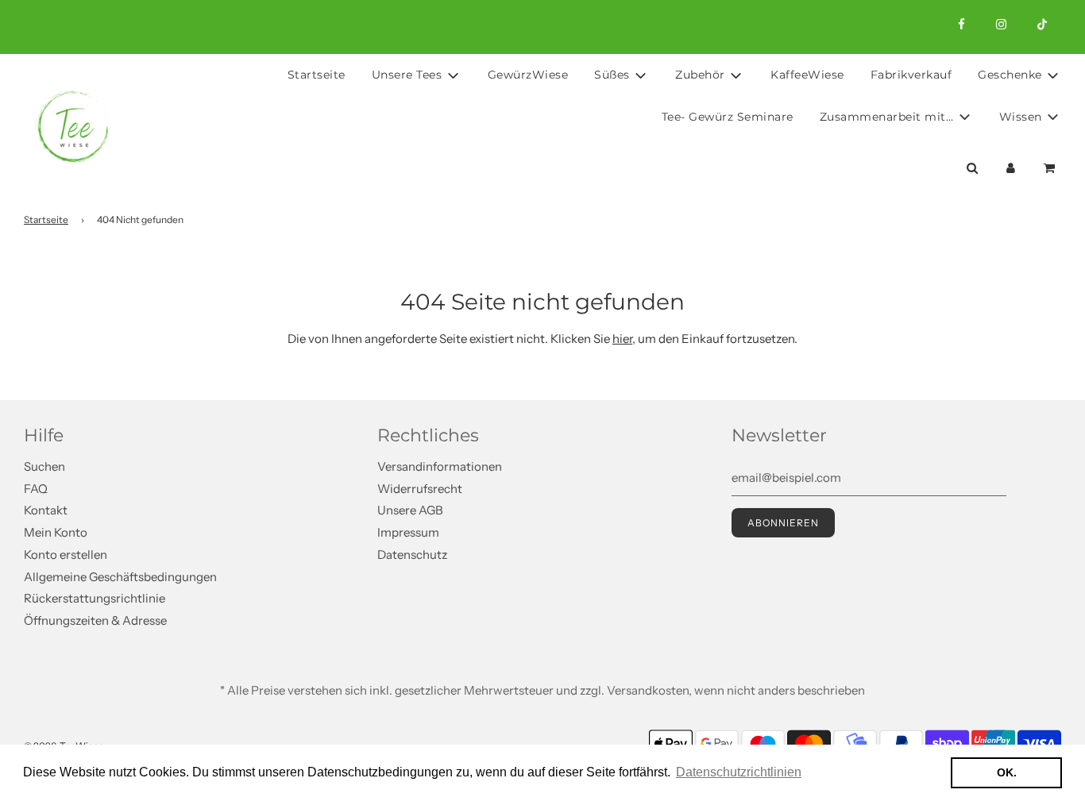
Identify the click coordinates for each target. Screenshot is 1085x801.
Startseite (317, 74)
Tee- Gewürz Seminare (727, 117)
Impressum (408, 532)
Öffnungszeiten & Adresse (95, 620)
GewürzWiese (528, 74)
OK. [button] (1007, 772)
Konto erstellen (65, 554)
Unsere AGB (410, 510)
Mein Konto (55, 532)
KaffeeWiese (807, 74)
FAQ (36, 488)
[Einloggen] (1010, 168)
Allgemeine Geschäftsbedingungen (120, 576)
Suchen (44, 466)
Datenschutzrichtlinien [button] (738, 772)
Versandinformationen (439, 466)
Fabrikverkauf (911, 74)
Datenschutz (412, 554)
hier (622, 338)
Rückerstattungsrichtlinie (94, 598)
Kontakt (46, 510)
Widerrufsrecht (419, 488)
